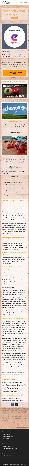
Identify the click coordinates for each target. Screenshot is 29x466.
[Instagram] (16, 404)
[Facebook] (12, 404)
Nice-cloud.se (24, 464)
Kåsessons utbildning (7, 382)
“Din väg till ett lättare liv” (12, 311)
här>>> (15, 391)
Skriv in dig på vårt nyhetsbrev (10, 455)
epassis (17, 66)
